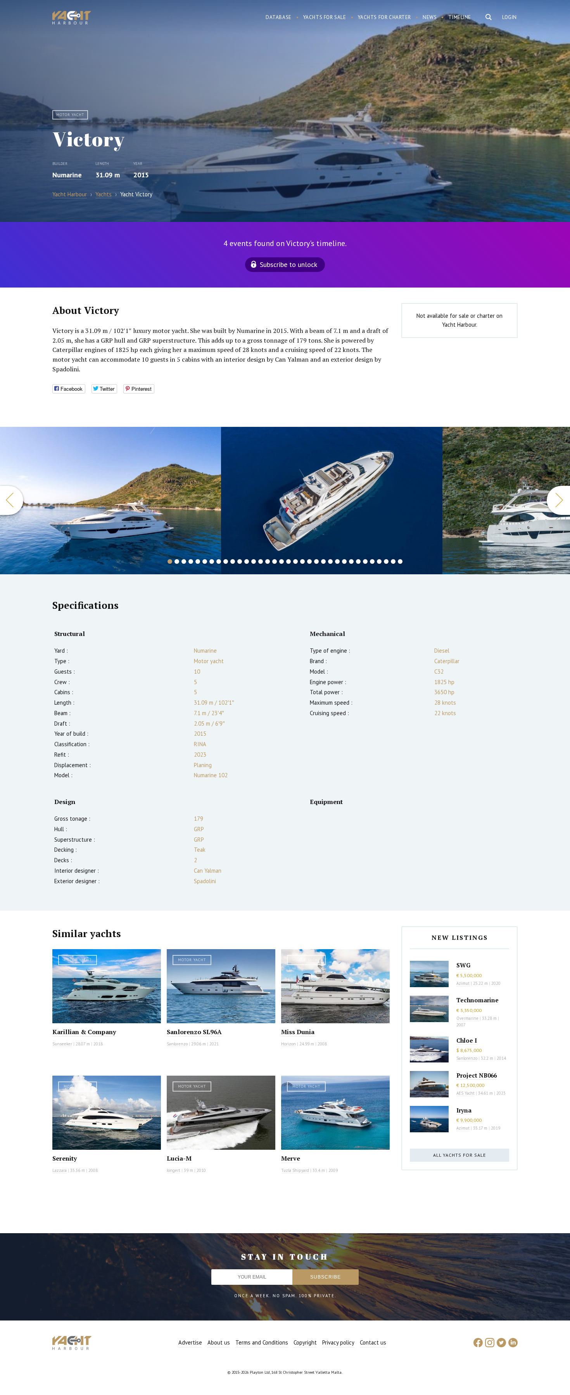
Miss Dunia (297, 1032)
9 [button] (225, 561)
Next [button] (558, 500)
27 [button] (351, 561)
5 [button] (197, 561)
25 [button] (337, 561)
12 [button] (246, 561)
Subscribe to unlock (288, 264)
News (430, 17)
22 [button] (316, 561)
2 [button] (176, 561)
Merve (290, 1158)
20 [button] (302, 561)
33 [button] (393, 561)
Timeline (459, 17)
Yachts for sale (324, 17)
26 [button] (344, 561)
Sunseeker (62, 1044)
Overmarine (468, 1018)
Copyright (305, 1342)
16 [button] (274, 561)
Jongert (173, 1170)
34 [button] (400, 561)
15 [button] (267, 561)
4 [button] (190, 561)
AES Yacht (465, 1093)
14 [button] (260, 561)
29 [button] (365, 561)
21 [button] (309, 561)
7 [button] (211, 561)
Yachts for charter (384, 17)
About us (218, 1342)
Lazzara (59, 1170)
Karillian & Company (84, 1032)
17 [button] (281, 561)
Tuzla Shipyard (295, 1170)
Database (279, 17)
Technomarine (477, 1000)
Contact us (373, 1342)
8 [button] (218, 561)
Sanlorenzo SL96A (194, 1032)
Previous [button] (11, 500)
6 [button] (204, 561)
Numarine (67, 174)
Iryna (464, 1110)
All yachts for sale (459, 1155)
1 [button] (170, 561)
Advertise (190, 1342)
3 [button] (183, 561)
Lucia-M (179, 1158)
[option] (110, 500)
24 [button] (330, 561)
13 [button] (253, 561)
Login (509, 17)
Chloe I (466, 1040)
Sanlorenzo (177, 1044)
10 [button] (232, 561)
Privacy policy (338, 1342)
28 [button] (358, 561)
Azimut (463, 983)
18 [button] (288, 561)
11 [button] (239, 561)
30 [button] (372, 561)
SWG (463, 965)
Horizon (288, 1044)
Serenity (64, 1158)
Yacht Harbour (71, 18)
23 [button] (323, 561)
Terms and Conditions (261, 1342)
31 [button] (379, 561)
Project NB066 (476, 1075)
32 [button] (386, 561)
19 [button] (295, 561)
